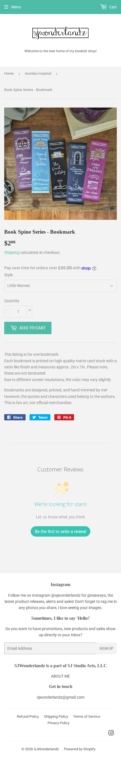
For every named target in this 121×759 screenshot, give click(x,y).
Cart (112, 7)
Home (9, 73)
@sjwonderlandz (65, 595)
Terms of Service (86, 716)
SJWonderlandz (46, 749)
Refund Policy (28, 716)
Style (8, 275)
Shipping (11, 252)
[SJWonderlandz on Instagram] (111, 733)
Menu (16, 7)
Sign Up (106, 648)
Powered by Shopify (79, 749)
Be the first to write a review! (60, 531)
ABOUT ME (60, 676)
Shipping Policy (56, 716)
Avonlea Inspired (38, 73)
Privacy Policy (59, 723)
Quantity (11, 300)
